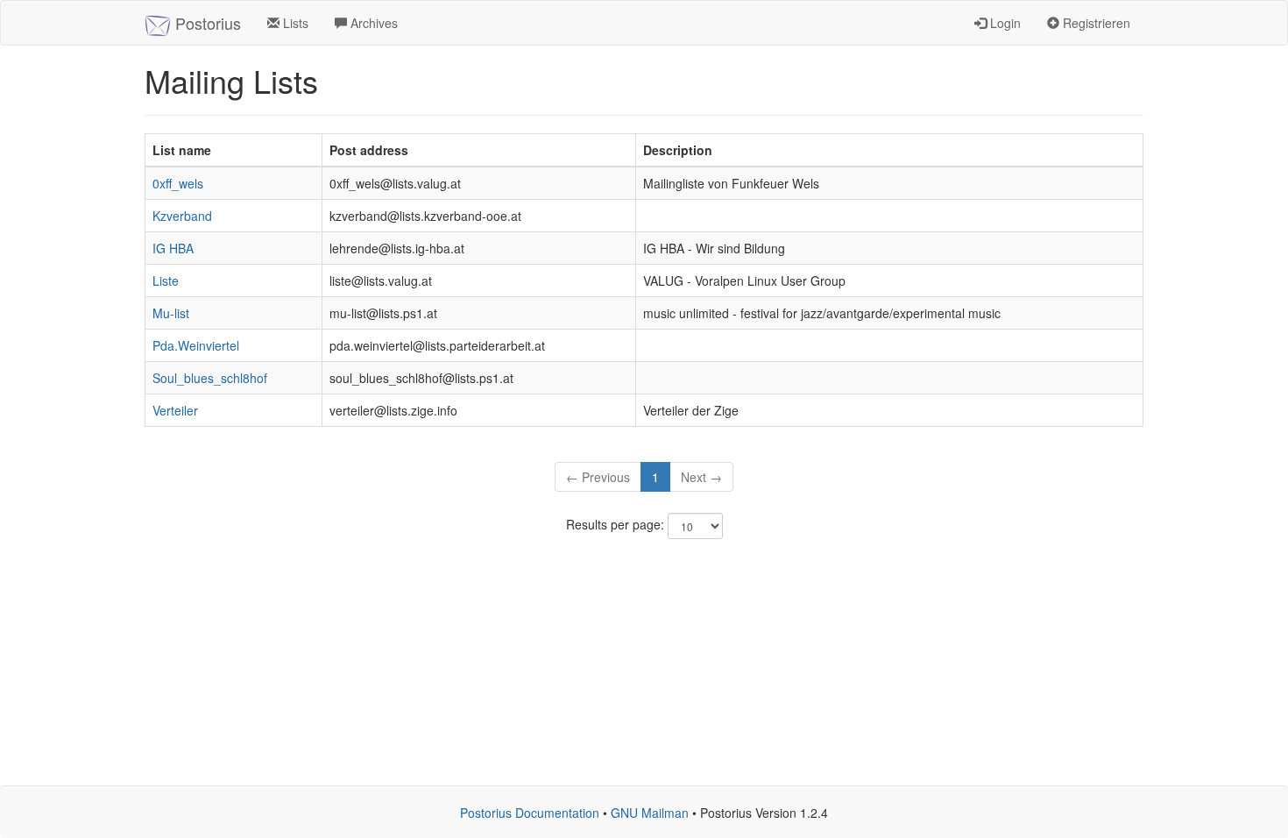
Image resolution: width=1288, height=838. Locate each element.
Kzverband (182, 215)
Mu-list (170, 313)
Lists (294, 23)
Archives (372, 23)
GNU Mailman (650, 812)
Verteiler (175, 410)
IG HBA (173, 248)
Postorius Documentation (529, 812)
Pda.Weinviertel (195, 345)
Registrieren (1094, 23)
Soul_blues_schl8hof (209, 378)
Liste (165, 280)
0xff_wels (177, 183)
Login (1004, 23)
